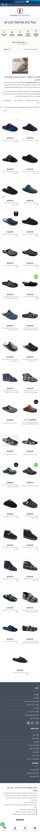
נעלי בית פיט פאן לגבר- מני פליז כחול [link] (30, 141)
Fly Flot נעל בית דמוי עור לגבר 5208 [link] (30, 266)
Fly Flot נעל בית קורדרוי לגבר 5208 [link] (10, 235)
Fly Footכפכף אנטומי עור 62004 (30, 486)
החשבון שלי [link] (34, 770)
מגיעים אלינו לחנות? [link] (32, 759)
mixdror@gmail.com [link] (31, 715)
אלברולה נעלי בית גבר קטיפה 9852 (10, 611)
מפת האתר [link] (34, 738)
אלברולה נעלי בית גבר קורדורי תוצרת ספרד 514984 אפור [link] (10, 297)
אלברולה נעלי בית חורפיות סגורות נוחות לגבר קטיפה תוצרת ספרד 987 (30, 643)
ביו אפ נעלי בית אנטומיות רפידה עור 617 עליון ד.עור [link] (10, 360)
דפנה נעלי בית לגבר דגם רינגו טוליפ (30, 548)
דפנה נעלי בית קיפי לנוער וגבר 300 (10, 579)
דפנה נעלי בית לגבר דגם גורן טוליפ (11, 517)
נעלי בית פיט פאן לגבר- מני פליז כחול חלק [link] (10, 141)
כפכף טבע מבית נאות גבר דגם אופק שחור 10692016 (10, 485)
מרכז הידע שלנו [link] (33, 712)
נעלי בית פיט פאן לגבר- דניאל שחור (20, 673)
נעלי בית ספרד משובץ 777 (30, 454)
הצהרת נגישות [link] (33, 749)
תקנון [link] (35, 698)
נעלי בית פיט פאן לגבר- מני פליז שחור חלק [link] (30, 172)
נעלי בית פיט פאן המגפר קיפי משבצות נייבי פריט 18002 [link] (10, 391)
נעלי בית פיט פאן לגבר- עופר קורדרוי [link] (31, 203)
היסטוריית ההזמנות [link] (32, 773)
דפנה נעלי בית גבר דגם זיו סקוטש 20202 (31, 517)
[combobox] (24, 110)
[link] (35, 829)
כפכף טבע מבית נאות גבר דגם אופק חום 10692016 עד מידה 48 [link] (30, 423)
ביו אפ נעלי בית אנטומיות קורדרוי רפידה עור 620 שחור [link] (30, 360)
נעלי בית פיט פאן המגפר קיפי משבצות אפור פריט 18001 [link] (30, 391)
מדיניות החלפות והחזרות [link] (30, 701)
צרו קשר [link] (34, 735)
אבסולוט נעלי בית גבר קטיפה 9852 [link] (30, 297)
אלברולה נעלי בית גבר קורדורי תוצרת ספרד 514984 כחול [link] (30, 329)
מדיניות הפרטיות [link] (32, 745)
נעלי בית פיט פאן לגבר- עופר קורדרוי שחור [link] (11, 203)
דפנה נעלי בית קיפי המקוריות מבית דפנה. (30, 579)
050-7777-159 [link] (3, 107)
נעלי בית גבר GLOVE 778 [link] (10, 423)
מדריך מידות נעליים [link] (32, 705)
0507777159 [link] (33, 718)
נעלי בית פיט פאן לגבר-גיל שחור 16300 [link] (30, 235)
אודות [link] (35, 694)
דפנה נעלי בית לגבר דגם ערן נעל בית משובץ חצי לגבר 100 (30, 611)
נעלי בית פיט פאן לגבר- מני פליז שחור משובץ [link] (10, 172)
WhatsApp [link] (17, 107)
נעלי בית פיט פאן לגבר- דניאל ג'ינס (10, 642)
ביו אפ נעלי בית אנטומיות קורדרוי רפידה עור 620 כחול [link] (10, 329)
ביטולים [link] (35, 752)
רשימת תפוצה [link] (33, 776)
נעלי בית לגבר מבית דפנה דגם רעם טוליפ (10, 548)
